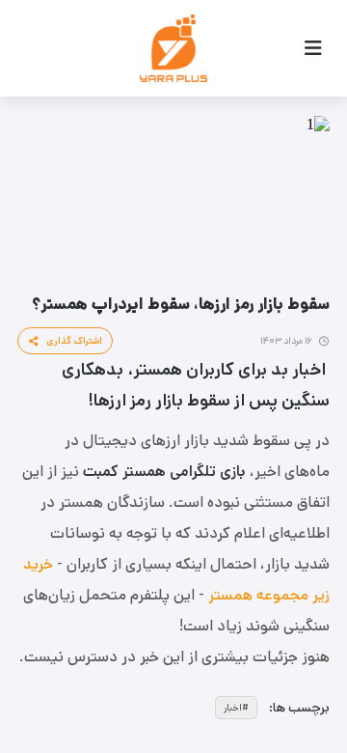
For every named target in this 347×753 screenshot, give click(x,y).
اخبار (233, 707)
